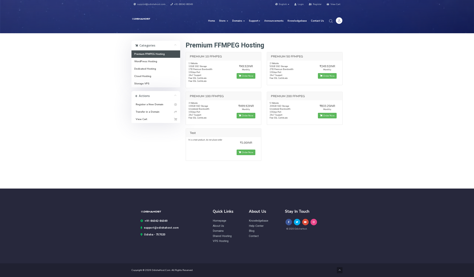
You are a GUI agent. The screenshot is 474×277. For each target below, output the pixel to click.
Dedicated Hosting (145, 69)
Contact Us (317, 21)
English (282, 4)
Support (253, 21)
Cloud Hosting (142, 76)
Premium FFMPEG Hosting (149, 54)
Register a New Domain (148, 104)
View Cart (335, 4)
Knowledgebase (297, 21)
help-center (256, 226)
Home (211, 21)
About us (218, 226)
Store (222, 21)
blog (251, 231)
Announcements (273, 21)
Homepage (219, 221)
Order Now (247, 75)
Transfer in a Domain (146, 112)
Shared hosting (222, 236)
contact (254, 236)
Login (300, 4)
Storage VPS (141, 83)
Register (316, 4)
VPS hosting (220, 241)
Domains (237, 21)
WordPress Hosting (145, 61)
